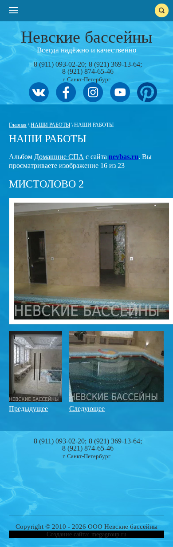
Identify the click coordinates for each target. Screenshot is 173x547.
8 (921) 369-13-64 (114, 64)
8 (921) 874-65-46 (88, 71)
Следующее (87, 408)
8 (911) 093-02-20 (59, 64)
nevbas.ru (123, 156)
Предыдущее (28, 408)
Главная (18, 125)
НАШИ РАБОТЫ (50, 125)
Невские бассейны (87, 37)
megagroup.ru (108, 534)
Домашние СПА (59, 156)
